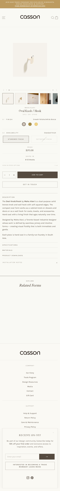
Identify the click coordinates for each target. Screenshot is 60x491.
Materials (7, 250)
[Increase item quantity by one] (14, 175)
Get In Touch (30, 184)
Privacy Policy (30, 427)
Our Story (30, 373)
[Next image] (56, 90)
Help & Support (30, 413)
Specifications (10, 245)
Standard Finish (16, 139)
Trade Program (30, 377)
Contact (30, 391)
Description (8, 197)
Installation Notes (12, 262)
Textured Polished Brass (36, 124)
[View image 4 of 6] (45, 98)
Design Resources (30, 382)
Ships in (30, 156)
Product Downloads (12, 255)
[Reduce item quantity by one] (5, 175)
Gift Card (30, 395)
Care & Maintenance (30, 422)
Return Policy (30, 418)
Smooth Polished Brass (30, 124)
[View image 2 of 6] (20, 98)
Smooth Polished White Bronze (24, 124)
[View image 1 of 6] (8, 98)
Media (30, 386)
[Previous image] (3, 90)
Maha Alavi (30, 108)
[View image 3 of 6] (33, 98)
